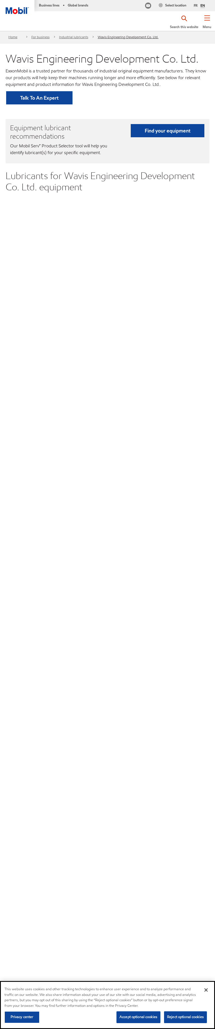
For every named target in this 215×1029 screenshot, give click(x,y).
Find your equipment (167, 130)
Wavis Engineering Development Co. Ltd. (128, 37)
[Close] (206, 990)
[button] (207, 23)
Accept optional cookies (138, 1016)
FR (196, 5)
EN (202, 5)
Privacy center (22, 1016)
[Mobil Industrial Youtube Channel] (148, 6)
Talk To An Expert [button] (39, 98)
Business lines (49, 5)
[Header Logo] (17, 7)
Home (12, 37)
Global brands (78, 5)
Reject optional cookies (185, 1016)
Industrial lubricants (73, 37)
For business (40, 37)
